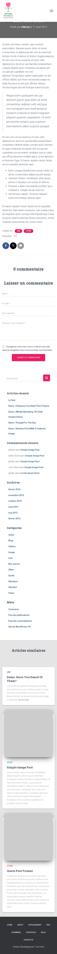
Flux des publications (18, 615)
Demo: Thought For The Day (22, 422)
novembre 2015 (16, 495)
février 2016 (14, 489)
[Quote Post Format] (28, 837)
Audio (11, 535)
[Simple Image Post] (28, 733)
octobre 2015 (15, 501)
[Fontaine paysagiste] (9, 11)
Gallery (12, 546)
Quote (11, 575)
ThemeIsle (39, 947)
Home (9, 925)
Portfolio (31, 932)
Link (18, 231)
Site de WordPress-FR (19, 626)
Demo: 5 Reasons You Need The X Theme (28, 406)
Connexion (13, 609)
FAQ (48, 925)
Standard (13, 581)
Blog (10, 540)
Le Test (11, 400)
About (20, 925)
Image (11, 552)
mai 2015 (12, 513)
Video (11, 593)
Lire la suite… (24, 700)
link (15, 236)
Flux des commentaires (20, 621)
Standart (12, 587)
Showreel (16, 932)
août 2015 (13, 507)
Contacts (28, 940)
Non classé (14, 564)
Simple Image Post (30, 450)
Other (28, 231)
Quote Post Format (20, 871)
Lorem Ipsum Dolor (30, 473)
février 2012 (14, 518)
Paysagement (34, 925)
